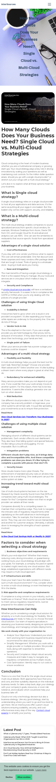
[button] (49, 4)
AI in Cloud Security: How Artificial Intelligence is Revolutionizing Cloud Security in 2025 (23, 749)
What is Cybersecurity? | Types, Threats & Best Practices (27, 734)
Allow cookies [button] (23, 777)
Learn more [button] (40, 770)
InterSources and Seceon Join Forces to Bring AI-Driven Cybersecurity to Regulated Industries (27, 743)
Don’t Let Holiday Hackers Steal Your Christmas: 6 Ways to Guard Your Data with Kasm (27, 754)
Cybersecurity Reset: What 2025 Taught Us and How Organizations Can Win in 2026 (25, 738)
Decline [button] (9, 777)
